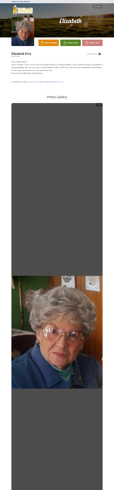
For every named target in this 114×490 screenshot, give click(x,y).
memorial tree (32, 82)
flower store (59, 82)
